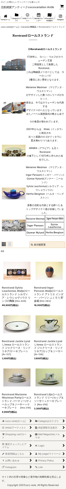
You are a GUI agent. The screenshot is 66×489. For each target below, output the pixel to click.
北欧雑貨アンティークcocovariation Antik (27, 7)
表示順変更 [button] (40, 244)
